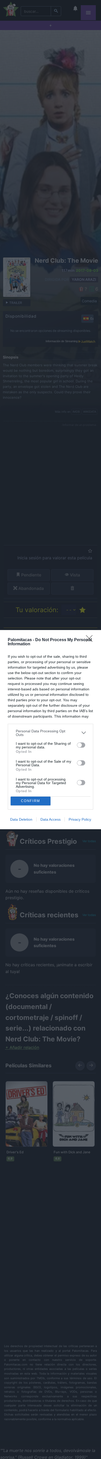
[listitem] (50, 732)
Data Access (50, 819)
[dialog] (50, 729)
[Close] (91, 640)
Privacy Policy (80, 819)
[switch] (81, 745)
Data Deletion (21, 819)
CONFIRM (30, 801)
